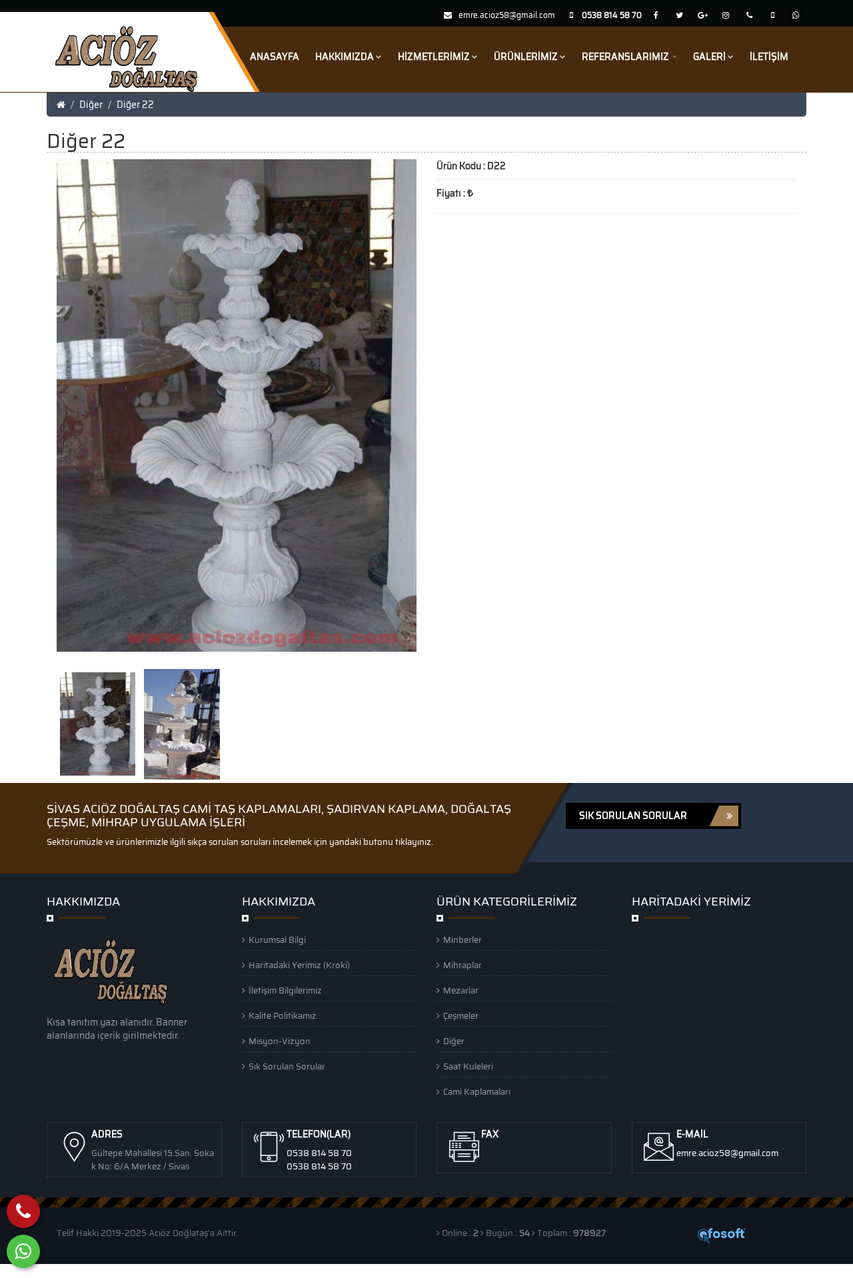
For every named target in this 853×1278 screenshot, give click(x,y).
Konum (140, 1270)
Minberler (462, 940)
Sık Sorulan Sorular (287, 1066)
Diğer (91, 104)
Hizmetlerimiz (434, 56)
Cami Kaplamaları (476, 1092)
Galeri (709, 56)
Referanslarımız (626, 56)
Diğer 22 (135, 104)
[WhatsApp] (23, 1251)
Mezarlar (460, 990)
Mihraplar (462, 965)
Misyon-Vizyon (280, 1041)
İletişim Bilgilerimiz (285, 990)
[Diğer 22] (99, 723)
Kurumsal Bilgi (277, 940)
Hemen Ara (35, 1270)
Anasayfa (274, 56)
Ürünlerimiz (526, 56)
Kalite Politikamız (283, 1016)
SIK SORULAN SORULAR (633, 815)
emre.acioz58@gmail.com (506, 15)
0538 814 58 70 (319, 1153)
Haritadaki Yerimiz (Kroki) (299, 965)
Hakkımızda (344, 56)
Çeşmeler (460, 1016)
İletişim (769, 56)
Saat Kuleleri (468, 1066)
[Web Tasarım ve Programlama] (721, 1234)
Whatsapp (94, 1270)
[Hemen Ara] (23, 1211)
